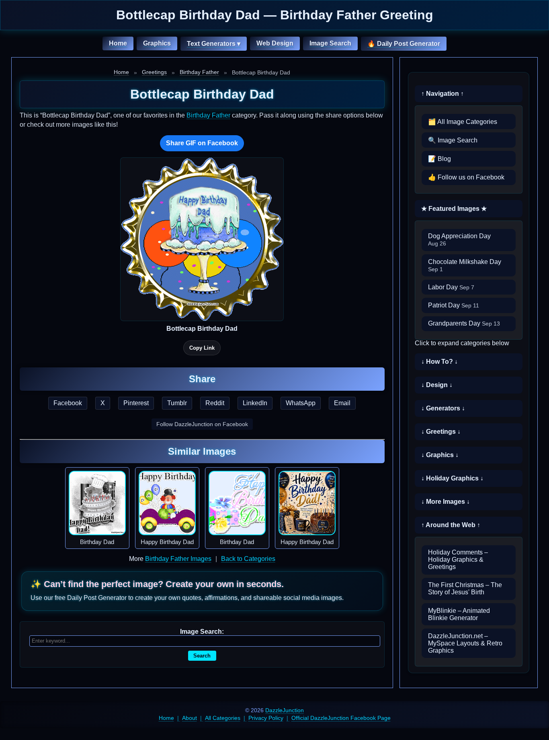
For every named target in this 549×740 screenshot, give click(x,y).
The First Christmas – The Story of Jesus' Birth (465, 588)
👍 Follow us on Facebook (466, 177)
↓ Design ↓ (437, 384)
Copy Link (202, 348)
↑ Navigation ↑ (442, 93)
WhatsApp (300, 403)
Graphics (157, 43)
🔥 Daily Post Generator (403, 43)
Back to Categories (248, 558)
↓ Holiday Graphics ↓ (452, 478)
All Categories (222, 718)
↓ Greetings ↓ (441, 431)
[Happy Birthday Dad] (167, 503)
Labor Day (451, 287)
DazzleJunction (284, 710)
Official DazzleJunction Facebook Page (341, 718)
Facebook (67, 403)
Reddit (214, 403)
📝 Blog (439, 158)
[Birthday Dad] (97, 503)
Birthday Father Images (178, 558)
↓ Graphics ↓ (440, 454)
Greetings (154, 72)
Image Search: (202, 631)
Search (202, 656)
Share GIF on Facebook (202, 143)
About (189, 718)
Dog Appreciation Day (459, 240)
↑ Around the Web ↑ (450, 525)
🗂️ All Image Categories (462, 121)
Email (342, 403)
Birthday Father (199, 72)
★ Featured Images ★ (454, 208)
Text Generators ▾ (213, 43)
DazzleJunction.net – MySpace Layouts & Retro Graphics (465, 643)
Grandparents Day (464, 323)
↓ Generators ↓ (443, 408)
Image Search (330, 43)
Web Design (274, 43)
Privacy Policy (265, 718)
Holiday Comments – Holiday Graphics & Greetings (458, 559)
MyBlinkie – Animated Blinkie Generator (459, 614)
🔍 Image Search (452, 140)
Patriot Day (453, 305)
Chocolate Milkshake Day (464, 265)
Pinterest (136, 403)
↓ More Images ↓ (445, 501)
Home (118, 43)
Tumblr (177, 403)
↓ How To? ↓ (439, 361)
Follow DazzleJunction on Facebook (202, 424)
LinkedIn (255, 403)
